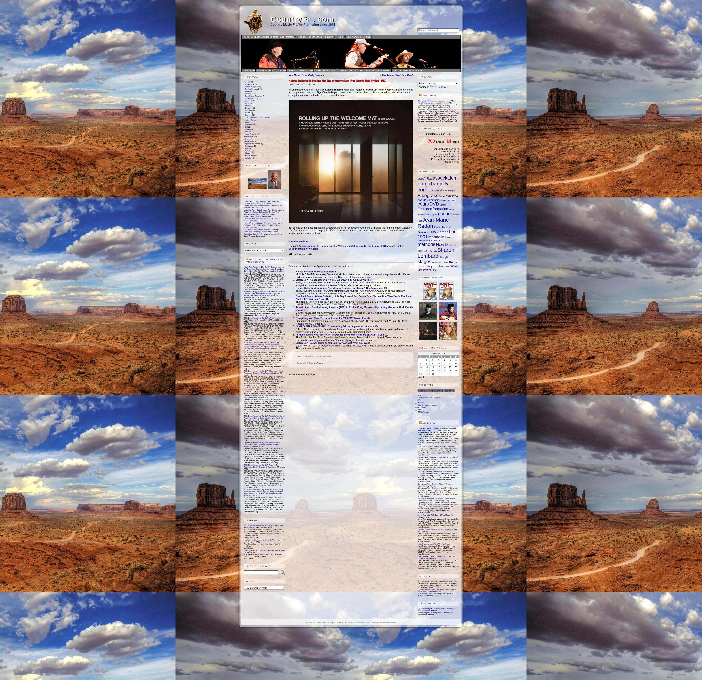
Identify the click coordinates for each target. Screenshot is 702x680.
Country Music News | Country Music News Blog (438, 581)
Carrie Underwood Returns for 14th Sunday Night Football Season (262, 220)
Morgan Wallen (433, 240)
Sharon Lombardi (436, 253)
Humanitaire (330, 70)
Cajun (317, 70)
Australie (248, 103)
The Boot (254, 520)
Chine (247, 113)
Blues (442, 196)
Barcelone (440, 190)
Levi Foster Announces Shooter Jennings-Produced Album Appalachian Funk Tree (261, 231)
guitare (445, 213)
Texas (445, 262)
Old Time (422, 251)
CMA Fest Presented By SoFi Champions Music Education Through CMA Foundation (264, 372)
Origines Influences (299, 70)
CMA (449, 196)
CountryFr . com (302, 19)
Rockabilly (384, 70)
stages (424, 261)
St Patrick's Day (251, 98)
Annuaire (421, 407)
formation (440, 209)
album (420, 179)
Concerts (278, 70)
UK (246, 127)
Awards (417, 70)
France (248, 115)
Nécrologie (357, 70)
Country (248, 70)
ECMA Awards (423, 412)
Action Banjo (250, 87)
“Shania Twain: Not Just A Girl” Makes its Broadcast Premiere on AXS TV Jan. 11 (342, 334)
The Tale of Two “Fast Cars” (398, 75)
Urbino (447, 266)
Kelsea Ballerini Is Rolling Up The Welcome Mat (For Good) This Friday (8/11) (342, 246)
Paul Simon (429, 96)
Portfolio (421, 403)
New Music (446, 244)
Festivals (371, 70)
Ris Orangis (431, 251)
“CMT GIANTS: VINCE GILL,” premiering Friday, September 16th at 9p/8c (337, 326)
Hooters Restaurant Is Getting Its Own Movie (263, 540)
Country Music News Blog (303, 248)
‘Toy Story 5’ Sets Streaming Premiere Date (262, 550)
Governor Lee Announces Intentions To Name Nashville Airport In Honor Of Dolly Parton (437, 429)
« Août (421, 377)
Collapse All (424, 390)
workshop (430, 269)
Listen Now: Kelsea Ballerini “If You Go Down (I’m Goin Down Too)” (334, 279)
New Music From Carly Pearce (305, 75)
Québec (248, 125)
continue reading (298, 241)
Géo (419, 400)
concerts (452, 200)
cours (423, 203)
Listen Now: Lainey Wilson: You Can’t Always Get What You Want (333, 343)
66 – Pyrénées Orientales (257, 117)
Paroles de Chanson (254, 96)
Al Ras (427, 178)
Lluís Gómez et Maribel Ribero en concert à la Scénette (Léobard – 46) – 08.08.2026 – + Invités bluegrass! (263, 225)
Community (433, 200)
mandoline (437, 237)
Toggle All (449, 390)
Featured (425, 209)
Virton (421, 269)
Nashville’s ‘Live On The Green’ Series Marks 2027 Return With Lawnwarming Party (436, 500)
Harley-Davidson (401, 70)
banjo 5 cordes (433, 187)
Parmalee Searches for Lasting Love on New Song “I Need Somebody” (263, 235)
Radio (420, 410)
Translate (442, 87)
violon (454, 266)
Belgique (249, 108)
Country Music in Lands (427, 405)
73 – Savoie (251, 120)
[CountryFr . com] (351, 53)
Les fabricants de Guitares (429, 398)
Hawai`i (248, 151)
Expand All (437, 390)
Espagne (444, 205)
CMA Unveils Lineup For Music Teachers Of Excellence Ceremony (436, 557)
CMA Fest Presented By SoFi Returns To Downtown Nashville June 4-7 (261, 466)
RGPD (420, 395)
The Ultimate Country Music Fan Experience (264, 261)
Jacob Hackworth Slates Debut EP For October (437, 472)
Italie (247, 122)
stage (444, 257)
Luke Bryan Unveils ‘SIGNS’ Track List (434, 544)
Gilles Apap (430, 214)
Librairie (343, 70)
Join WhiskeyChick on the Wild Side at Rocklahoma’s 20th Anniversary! (260, 215)
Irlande (248, 153)
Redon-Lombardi (252, 89)
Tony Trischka (435, 266)
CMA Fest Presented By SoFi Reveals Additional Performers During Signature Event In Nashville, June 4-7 (264, 418)
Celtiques (249, 146)
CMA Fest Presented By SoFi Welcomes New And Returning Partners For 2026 (263, 319)
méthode (426, 244)
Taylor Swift (437, 262)
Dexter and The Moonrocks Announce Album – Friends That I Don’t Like (263, 207)
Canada (248, 110)
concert (443, 200)
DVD (434, 203)
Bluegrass (262, 70)
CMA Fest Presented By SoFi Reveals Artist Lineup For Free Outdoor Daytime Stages (262, 444)
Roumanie (249, 156)
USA (247, 129)
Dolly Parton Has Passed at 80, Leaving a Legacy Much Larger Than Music (261, 202)
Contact (421, 414)
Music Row (429, 423)
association (444, 178)
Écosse (248, 148)
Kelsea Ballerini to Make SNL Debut (316, 271)
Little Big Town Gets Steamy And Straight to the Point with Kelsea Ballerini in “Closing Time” (264, 211)
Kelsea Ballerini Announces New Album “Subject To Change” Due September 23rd (342, 288)
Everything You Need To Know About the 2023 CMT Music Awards (333, 318)
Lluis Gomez (438, 232)
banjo (424, 184)
